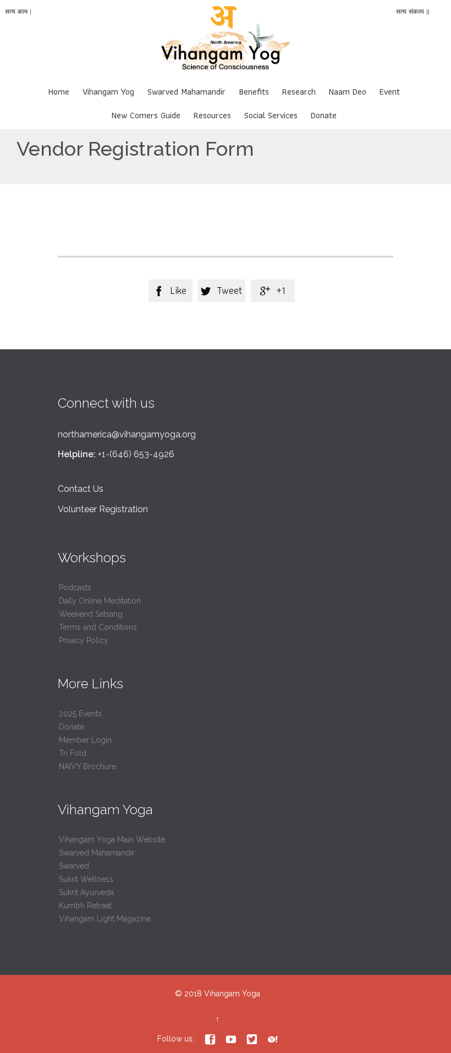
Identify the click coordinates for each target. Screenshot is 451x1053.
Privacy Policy (83, 640)
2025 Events (80, 713)
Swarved (74, 866)
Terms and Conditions (98, 627)
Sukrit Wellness (86, 879)
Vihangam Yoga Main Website (112, 839)
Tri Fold (72, 753)
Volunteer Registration (103, 509)
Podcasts (75, 587)
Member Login (85, 740)
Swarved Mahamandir (97, 852)
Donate (71, 726)
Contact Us (80, 489)
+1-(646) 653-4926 (136, 454)
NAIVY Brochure (87, 766)
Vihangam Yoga (232, 993)
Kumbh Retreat (85, 905)
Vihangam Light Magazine (105, 918)
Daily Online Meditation (100, 600)
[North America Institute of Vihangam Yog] (226, 42)
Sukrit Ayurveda (86, 892)
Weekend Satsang (91, 614)
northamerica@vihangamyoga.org (127, 434)
